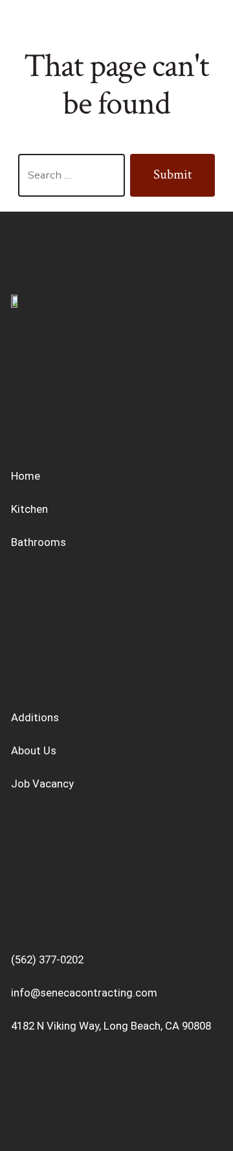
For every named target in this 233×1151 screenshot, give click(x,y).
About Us (33, 750)
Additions (35, 717)
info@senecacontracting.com (84, 992)
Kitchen (29, 508)
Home (25, 475)
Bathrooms (38, 542)
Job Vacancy (42, 783)
